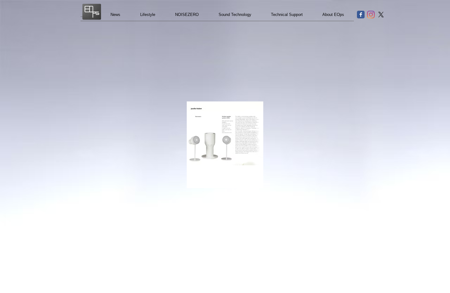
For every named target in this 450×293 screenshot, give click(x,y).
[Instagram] (371, 14)
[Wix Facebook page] (361, 14)
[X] (381, 14)
